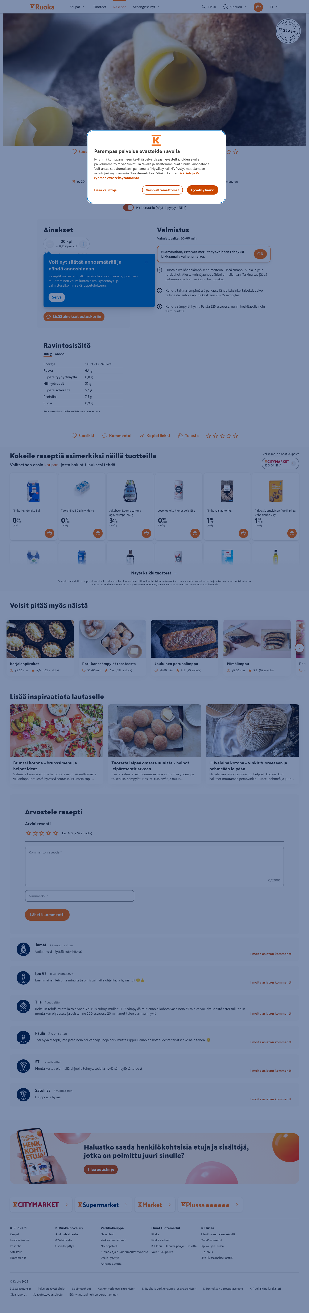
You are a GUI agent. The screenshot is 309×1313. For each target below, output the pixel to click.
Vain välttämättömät (162, 190)
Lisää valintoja (105, 190)
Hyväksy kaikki (202, 190)
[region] (156, 166)
